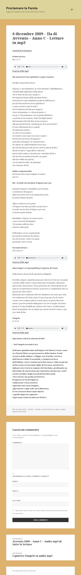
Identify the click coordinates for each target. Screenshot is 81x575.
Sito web (16, 501)
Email (15, 491)
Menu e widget (72, 12)
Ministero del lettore (19, 412)
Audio (39, 409)
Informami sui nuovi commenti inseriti (30, 476)
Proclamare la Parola (22, 8)
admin (31, 409)
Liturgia (62, 409)
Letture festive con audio (50, 409)
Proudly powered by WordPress (24, 571)
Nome (15, 481)
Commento (17, 443)
